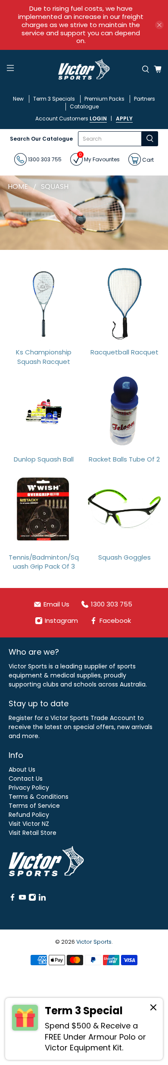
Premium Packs (104, 98)
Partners (144, 98)
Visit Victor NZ (29, 823)
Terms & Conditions (38, 796)
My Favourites (99, 158)
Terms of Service (34, 805)
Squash (54, 186)
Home (18, 186)
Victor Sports (94, 941)
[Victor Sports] (84, 69)
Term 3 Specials (54, 98)
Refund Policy (29, 814)
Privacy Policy (29, 787)
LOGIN (98, 118)
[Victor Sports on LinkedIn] (42, 899)
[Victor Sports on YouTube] (22, 899)
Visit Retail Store (32, 832)
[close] (159, 25)
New (18, 98)
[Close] (153, 1008)
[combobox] (110, 138)
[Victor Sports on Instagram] (32, 899)
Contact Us (26, 778)
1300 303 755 (44, 159)
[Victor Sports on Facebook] (12, 899)
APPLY (124, 118)
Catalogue (84, 106)
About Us (22, 769)
